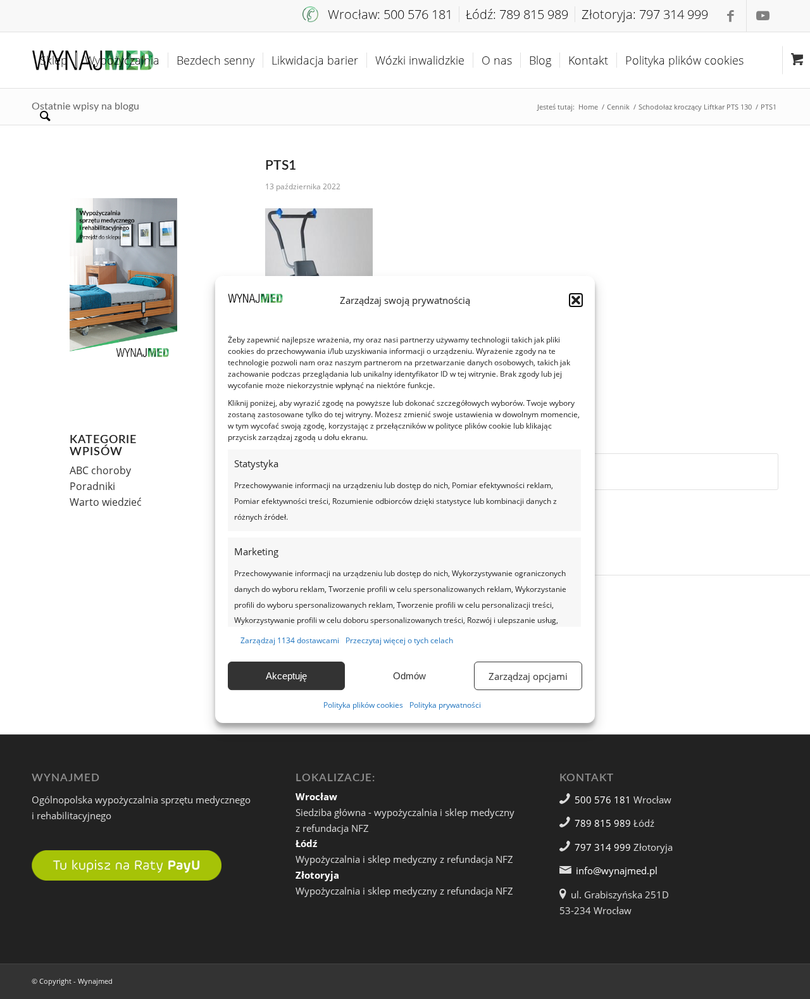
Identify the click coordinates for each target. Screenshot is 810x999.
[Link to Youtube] (762, 16)
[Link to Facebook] (730, 16)
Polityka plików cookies (363, 705)
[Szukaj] (45, 116)
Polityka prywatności (445, 705)
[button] (576, 300)
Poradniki (92, 486)
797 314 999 (603, 847)
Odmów (409, 675)
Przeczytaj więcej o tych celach (399, 640)
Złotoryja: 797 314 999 (645, 14)
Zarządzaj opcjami (528, 676)
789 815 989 (603, 823)
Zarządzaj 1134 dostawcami (289, 640)
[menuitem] (380, 14)
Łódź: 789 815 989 (517, 14)
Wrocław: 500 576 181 (390, 14)
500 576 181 (603, 799)
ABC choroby (100, 470)
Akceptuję (286, 675)
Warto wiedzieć (106, 502)
